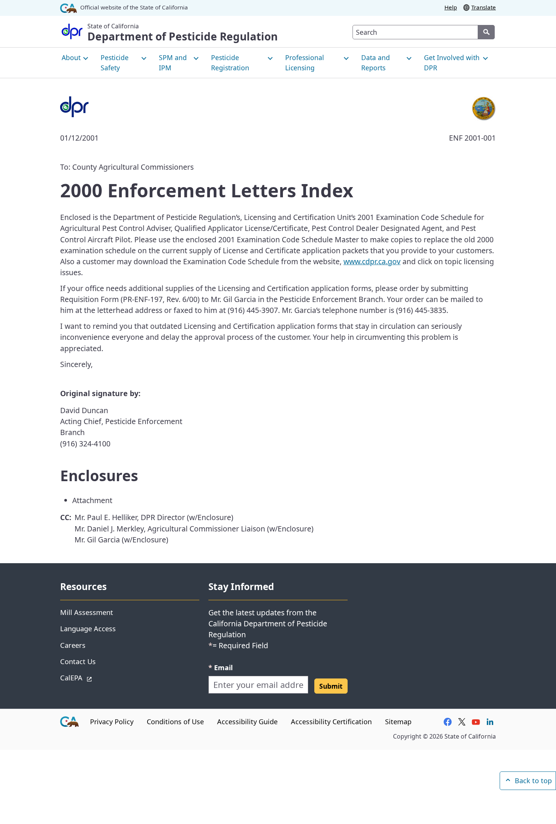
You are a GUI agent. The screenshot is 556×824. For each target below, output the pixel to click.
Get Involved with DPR (452, 62)
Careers (72, 645)
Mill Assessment (86, 612)
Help (450, 7)
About (71, 57)
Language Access (88, 628)
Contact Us (78, 661)
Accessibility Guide (247, 721)
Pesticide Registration (230, 62)
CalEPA (98, 677)
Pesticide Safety (115, 62)
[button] (331, 686)
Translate (483, 7)
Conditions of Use (175, 721)
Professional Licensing (304, 62)
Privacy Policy (112, 721)
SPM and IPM (173, 62)
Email (220, 667)
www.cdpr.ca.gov (372, 261)
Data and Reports (375, 62)
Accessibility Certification (331, 721)
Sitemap (398, 721)
